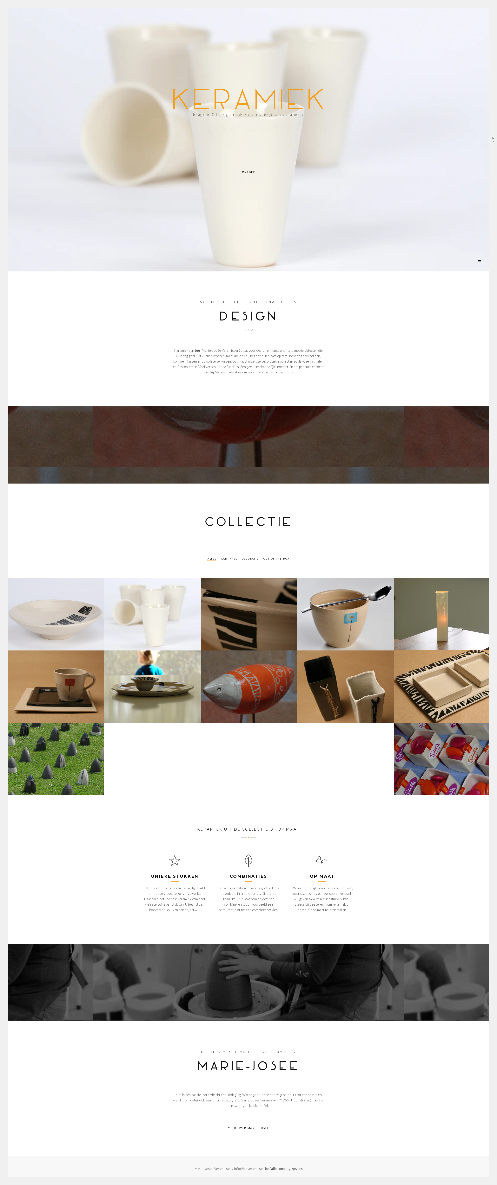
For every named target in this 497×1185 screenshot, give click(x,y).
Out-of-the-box (276, 558)
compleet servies (265, 910)
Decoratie (250, 558)
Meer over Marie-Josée (248, 1128)
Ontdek (248, 172)
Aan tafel (229, 558)
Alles (212, 558)
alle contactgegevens (287, 1169)
